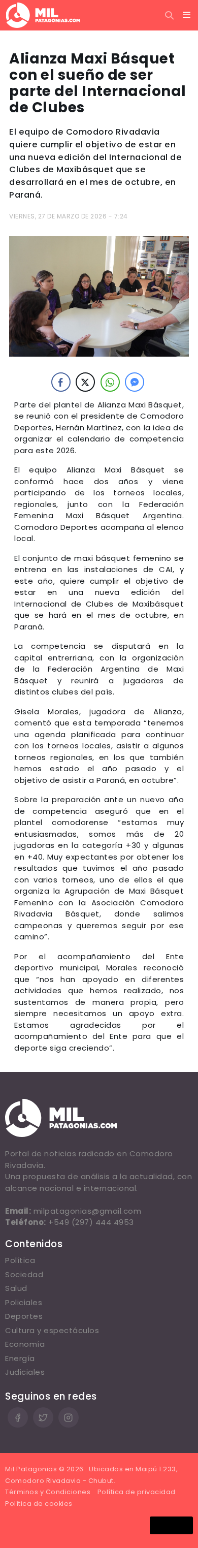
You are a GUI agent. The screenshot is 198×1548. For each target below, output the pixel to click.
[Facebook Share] (61, 382)
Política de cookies (39, 1503)
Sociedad (24, 1274)
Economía (25, 1344)
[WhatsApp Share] (110, 382)
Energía (20, 1358)
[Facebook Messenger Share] (134, 382)
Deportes (24, 1316)
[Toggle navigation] (187, 15)
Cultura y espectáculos (52, 1330)
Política (20, 1260)
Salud (16, 1288)
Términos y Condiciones (47, 1492)
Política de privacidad (136, 1492)
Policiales (23, 1302)
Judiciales (25, 1372)
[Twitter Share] (85, 382)
